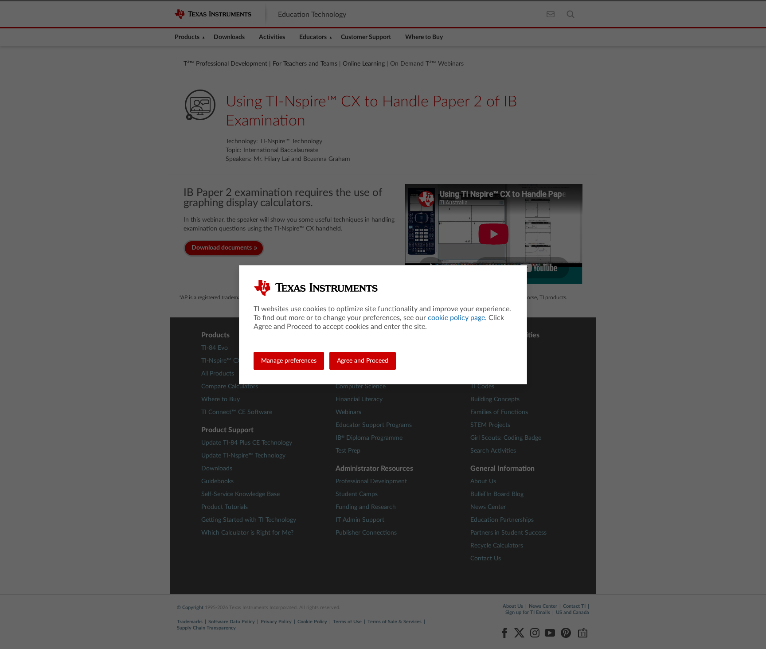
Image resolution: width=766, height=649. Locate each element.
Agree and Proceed (362, 361)
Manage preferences (289, 361)
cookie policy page (456, 317)
